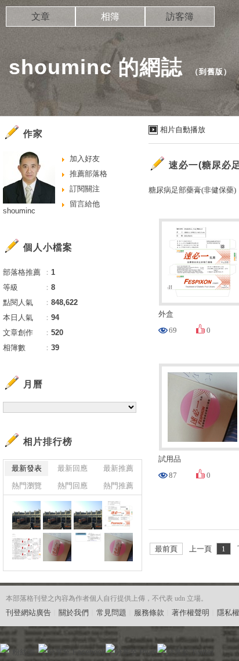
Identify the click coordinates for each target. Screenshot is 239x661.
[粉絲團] (4, 648)
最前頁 (166, 548)
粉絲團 (23, 652)
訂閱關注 (85, 188)
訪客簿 (180, 16)
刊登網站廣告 (28, 612)
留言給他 (85, 203)
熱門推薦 (118, 485)
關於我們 (74, 612)
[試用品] (118, 547)
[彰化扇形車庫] (26, 515)
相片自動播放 (182, 129)
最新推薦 (118, 468)
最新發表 (27, 468)
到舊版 (211, 71)
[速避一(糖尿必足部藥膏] (57, 547)
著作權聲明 (190, 612)
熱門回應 (72, 485)
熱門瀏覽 (27, 485)
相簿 (110, 16)
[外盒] (118, 515)
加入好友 (85, 158)
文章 (40, 16)
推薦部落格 (88, 173)
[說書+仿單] (26, 547)
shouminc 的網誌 (96, 67)
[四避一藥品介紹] (88, 547)
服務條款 (149, 612)
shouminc (19, 210)
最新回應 (72, 468)
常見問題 (111, 612)
